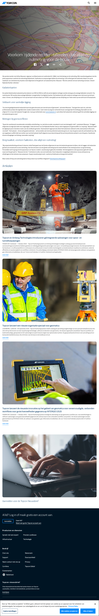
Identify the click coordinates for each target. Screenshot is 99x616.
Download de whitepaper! (57, 159)
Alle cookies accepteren (69, 611)
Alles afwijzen (88, 611)
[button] (35, 64)
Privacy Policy (73, 606)
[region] (49, 608)
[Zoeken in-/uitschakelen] (88, 2)
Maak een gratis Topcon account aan (28, 523)
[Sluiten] (95, 604)
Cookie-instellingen (9, 611)
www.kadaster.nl (51, 112)
